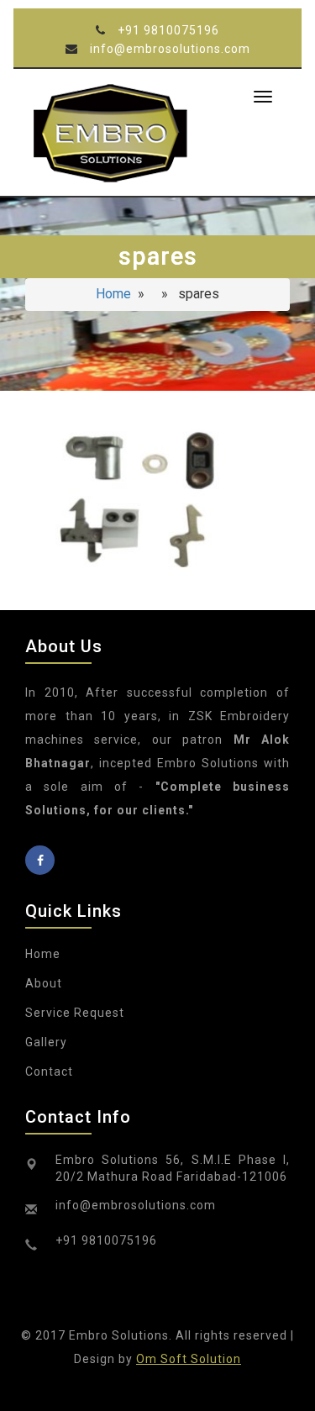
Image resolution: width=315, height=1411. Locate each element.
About (43, 983)
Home (113, 294)
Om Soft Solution (188, 1359)
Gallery (46, 1042)
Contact (49, 1071)
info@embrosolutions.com (170, 48)
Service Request (74, 1012)
